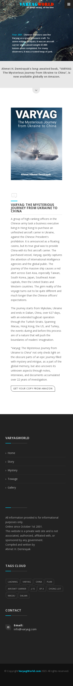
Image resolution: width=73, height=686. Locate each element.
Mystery (12, 470)
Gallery (12, 487)
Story (11, 461)
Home (11, 453)
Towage (13, 479)
